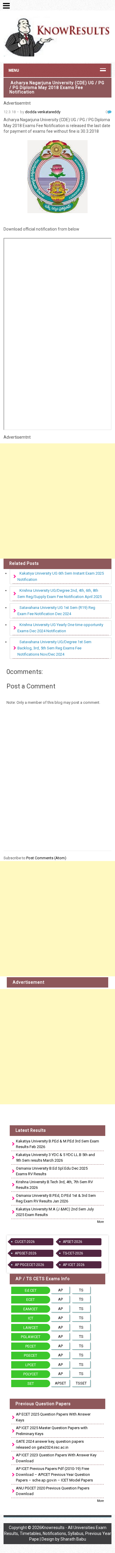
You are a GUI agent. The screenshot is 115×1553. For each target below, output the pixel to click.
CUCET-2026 (25, 1242)
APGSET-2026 (26, 1253)
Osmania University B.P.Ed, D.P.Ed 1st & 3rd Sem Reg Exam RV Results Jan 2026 (56, 1198)
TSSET (81, 1383)
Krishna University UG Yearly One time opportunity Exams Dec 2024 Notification (60, 628)
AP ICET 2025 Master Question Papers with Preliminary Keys (52, 1431)
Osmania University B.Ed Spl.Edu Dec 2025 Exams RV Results (52, 1171)
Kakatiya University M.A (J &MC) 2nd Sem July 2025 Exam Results (55, 1212)
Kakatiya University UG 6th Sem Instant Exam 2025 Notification (60, 576)
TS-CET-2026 (73, 1253)
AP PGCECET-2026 (29, 1265)
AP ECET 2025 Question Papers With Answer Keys (53, 1417)
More (100, 1222)
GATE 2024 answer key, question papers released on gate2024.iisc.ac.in (50, 1444)
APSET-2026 (72, 1242)
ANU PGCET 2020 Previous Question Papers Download (52, 1491)
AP (60, 1290)
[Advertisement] (57, 501)
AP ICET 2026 (74, 1265)
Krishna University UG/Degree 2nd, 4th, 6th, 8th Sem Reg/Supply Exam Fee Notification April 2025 (59, 593)
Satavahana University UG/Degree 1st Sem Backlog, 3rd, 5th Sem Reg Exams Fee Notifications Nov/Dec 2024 (54, 648)
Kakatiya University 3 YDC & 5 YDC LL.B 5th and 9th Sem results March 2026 (55, 1157)
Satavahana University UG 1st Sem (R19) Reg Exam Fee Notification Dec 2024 (56, 610)
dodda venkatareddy (42, 112)
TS (81, 1290)
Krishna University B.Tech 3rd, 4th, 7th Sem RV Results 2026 (54, 1185)
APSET (60, 1383)
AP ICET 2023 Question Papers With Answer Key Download (56, 1458)
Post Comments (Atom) (46, 858)
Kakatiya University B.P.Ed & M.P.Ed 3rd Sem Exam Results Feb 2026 (57, 1144)
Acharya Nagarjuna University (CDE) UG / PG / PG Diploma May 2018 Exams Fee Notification (56, 87)
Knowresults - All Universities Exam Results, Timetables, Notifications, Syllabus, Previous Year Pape (57, 1533)
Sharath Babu (73, 1539)
